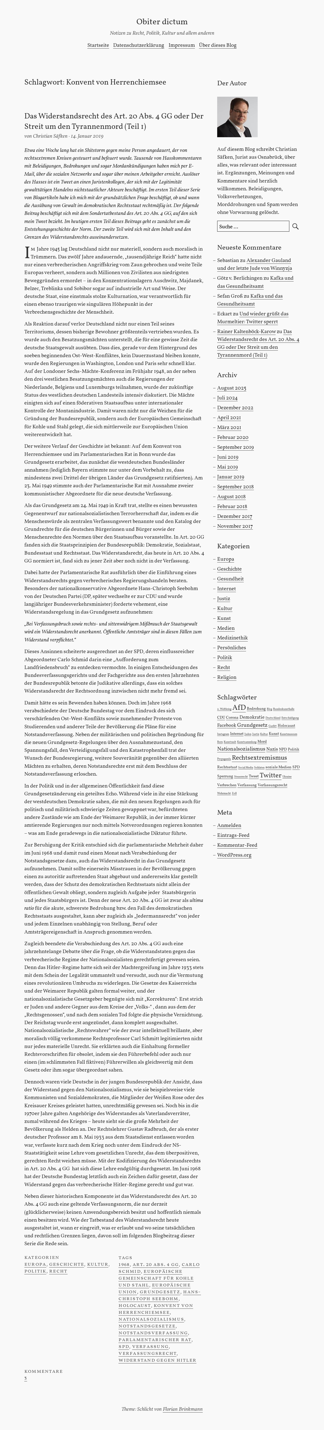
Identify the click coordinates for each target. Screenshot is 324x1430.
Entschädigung (290, 718)
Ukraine (287, 777)
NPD (283, 749)
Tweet (254, 776)
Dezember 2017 (234, 516)
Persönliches (231, 648)
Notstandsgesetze (146, 1326)
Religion (226, 677)
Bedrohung (256, 709)
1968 (124, 1264)
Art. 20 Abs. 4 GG (156, 1264)
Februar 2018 (232, 506)
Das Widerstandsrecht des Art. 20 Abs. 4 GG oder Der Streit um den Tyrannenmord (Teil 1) (114, 122)
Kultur (98, 1264)
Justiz (223, 598)
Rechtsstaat (227, 767)
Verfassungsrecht (147, 1353)
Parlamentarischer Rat (154, 1339)
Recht (58, 1271)
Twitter (270, 775)
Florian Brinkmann (183, 1409)
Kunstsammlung (246, 742)
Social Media (245, 768)
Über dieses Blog (218, 45)
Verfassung (150, 1346)
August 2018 (231, 496)
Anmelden (229, 825)
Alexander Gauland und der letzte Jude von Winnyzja (254, 264)
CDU (221, 717)
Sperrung (225, 776)
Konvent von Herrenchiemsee (155, 1309)
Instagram (223, 734)
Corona (232, 717)
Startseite (98, 45)
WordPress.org (234, 855)
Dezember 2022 (235, 408)
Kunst (224, 618)
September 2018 (235, 487)
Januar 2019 (230, 477)
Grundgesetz (160, 1292)
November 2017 (235, 526)
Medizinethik (232, 638)
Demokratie (252, 717)
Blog (269, 709)
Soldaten (259, 768)
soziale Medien (278, 767)
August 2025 (231, 388)
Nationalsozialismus (151, 1319)
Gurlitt (273, 726)
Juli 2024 (227, 398)
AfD (239, 708)
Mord (262, 741)
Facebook (226, 725)
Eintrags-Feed (233, 835)
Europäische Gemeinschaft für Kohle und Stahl (155, 1278)
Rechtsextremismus (259, 758)
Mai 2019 (227, 467)
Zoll (234, 793)
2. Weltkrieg (224, 709)
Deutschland (273, 718)
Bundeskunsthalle (283, 709)
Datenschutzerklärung (138, 45)
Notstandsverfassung (153, 1333)
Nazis (272, 749)
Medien (226, 628)
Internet (226, 589)
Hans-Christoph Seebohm (159, 1295)
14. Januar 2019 (87, 136)
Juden (248, 734)
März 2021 (229, 427)
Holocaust (134, 1305)
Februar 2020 (233, 437)
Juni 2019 (227, 457)
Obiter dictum (162, 22)
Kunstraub (230, 742)
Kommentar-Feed (237, 845)
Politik (35, 1271)
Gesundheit (230, 579)
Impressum (182, 45)
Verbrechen (226, 785)
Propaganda (224, 759)
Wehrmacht (224, 793)
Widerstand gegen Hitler (157, 1360)
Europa (35, 1264)
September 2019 (235, 447)
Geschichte (66, 1264)
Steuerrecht (241, 777)
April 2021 (229, 417)
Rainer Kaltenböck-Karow (246, 331)
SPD (123, 1346)
